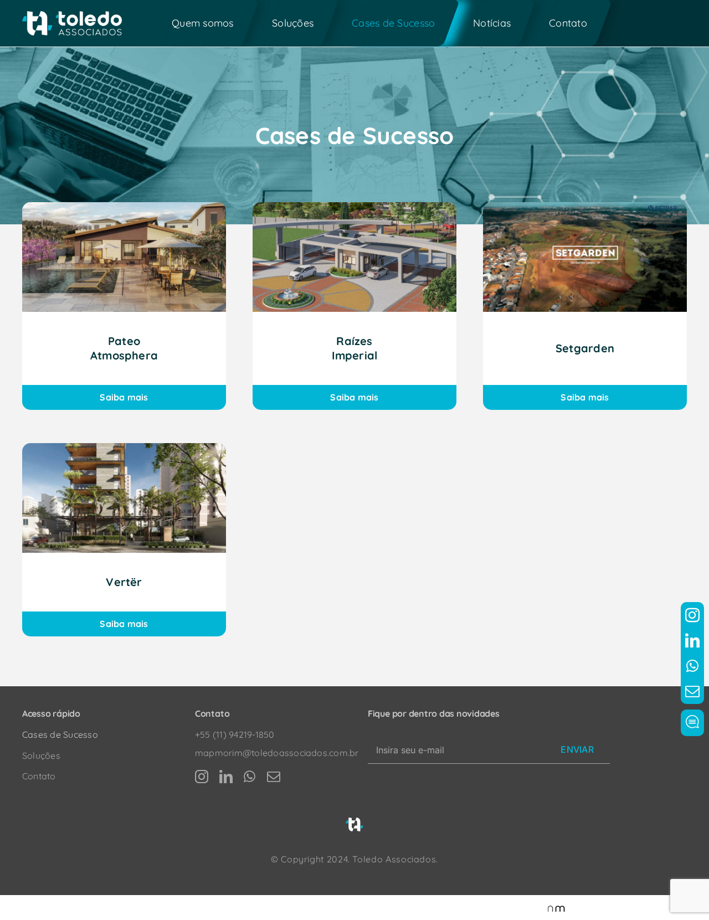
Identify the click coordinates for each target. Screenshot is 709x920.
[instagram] (692, 615)
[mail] (692, 691)
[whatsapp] (692, 666)
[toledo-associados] (72, 15)
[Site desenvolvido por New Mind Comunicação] (550, 908)
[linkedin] (692, 640)
